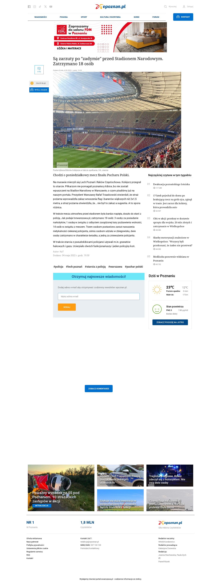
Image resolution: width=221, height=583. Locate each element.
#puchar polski (134, 266)
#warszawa (115, 266)
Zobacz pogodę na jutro (170, 322)
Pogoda (64, 17)
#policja (58, 266)
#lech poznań (74, 266)
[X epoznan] (45, 6)
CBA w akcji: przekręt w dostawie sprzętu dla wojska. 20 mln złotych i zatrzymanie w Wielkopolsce (172, 222)
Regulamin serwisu (34, 551)
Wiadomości (40, 17)
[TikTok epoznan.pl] (40, 6)
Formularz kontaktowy (89, 548)
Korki (136, 17)
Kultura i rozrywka (110, 17)
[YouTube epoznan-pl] (50, 6)
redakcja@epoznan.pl (89, 541)
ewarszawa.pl (107, 579)
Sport (84, 17)
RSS (28, 555)
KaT (62, 251)
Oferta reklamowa (34, 538)
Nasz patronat (32, 541)
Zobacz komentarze (98, 388)
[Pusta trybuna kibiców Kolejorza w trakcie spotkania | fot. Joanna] (98, 120)
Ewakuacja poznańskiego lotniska (171, 184)
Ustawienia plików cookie (37, 548)
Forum (155, 17)
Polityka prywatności (35, 545)
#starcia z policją (95, 266)
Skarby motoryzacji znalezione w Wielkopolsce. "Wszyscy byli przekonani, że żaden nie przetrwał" (172, 241)
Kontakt (185, 17)
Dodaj (66, 307)
